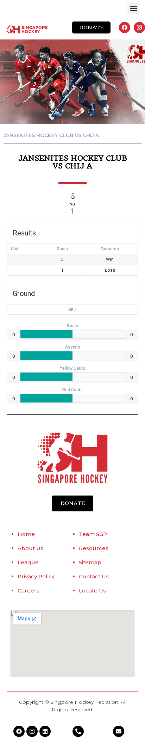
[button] (133, 8)
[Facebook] (124, 27)
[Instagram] (139, 27)
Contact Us (94, 576)
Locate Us (92, 590)
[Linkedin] (45, 731)
